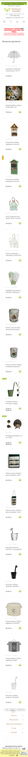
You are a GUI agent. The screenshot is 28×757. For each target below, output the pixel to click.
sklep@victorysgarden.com (15, 17)
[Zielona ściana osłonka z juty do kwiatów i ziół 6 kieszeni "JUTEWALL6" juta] (14, 460)
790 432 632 (15, 15)
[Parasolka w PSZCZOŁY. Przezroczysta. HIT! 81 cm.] (14, 56)
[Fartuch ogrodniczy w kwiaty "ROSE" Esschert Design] (14, 203)
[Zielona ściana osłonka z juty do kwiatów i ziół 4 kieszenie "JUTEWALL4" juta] (14, 497)
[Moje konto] (17, 21)
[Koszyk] (24, 21)
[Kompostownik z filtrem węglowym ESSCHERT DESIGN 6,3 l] (14, 608)
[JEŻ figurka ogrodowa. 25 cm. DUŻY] (14, 425)
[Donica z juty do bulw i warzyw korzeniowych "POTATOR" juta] (14, 315)
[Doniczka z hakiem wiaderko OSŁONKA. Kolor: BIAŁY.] (14, 682)
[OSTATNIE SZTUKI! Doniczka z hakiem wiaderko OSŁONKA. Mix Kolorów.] (14, 389)
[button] (4, 21)
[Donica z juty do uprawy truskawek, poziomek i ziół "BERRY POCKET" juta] (14, 352)
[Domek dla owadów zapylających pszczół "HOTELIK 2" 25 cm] (14, 129)
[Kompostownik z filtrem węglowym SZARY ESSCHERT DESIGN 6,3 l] (14, 645)
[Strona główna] (14, 9)
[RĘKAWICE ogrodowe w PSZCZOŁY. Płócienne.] (14, 278)
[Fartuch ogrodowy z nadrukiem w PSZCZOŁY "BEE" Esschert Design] (14, 241)
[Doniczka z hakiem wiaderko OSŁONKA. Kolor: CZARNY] (14, 571)
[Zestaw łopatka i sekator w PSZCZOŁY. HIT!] (14, 93)
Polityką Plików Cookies (10, 752)
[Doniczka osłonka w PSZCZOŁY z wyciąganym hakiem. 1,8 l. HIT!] (14, 534)
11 (13, 711)
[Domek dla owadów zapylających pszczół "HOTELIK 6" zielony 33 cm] (14, 166)
